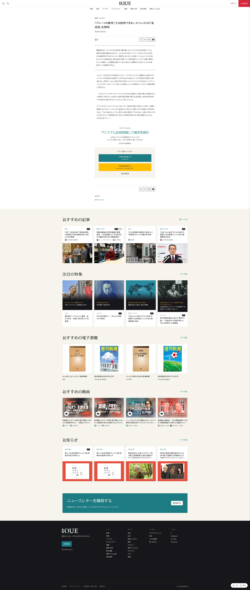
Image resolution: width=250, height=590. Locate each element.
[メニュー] (3, 3)
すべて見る (185, 219)
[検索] (8, 3)
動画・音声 (133, 9)
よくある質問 (153, 539)
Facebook (174, 542)
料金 (150, 536)
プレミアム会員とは (126, 143)
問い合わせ (153, 542)
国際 (129, 557)
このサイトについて (155, 533)
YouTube (174, 539)
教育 (129, 542)
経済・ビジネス (132, 539)
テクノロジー (131, 551)
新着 (91, 9)
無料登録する (177, 503)
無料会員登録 (125, 173)
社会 (129, 536)
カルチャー (131, 545)
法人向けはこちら (67, 549)
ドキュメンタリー (116, 9)
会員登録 (244, 3)
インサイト (105, 9)
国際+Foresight (155, 9)
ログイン (128, 128)
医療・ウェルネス (99, 199)
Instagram (174, 536)
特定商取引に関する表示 (90, 586)
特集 (97, 9)
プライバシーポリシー (75, 586)
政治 (129, 533)
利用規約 (64, 586)
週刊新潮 (109, 557)
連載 (125, 9)
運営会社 (102, 586)
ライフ (129, 554)
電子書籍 (143, 9)
